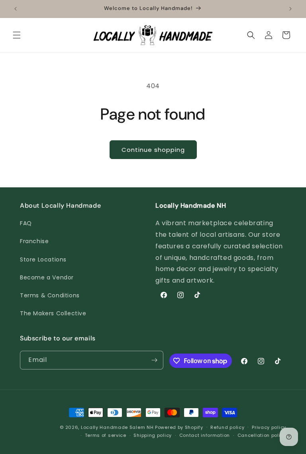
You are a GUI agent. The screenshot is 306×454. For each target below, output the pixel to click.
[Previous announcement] (15, 9)
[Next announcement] (290, 9)
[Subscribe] (154, 360)
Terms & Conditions (50, 295)
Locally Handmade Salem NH (117, 427)
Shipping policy (152, 435)
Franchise (34, 241)
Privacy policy (269, 427)
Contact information (204, 435)
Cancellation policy (261, 435)
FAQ (26, 223)
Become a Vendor (47, 277)
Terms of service (105, 435)
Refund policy (227, 427)
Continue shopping (153, 149)
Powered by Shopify (179, 427)
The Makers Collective (53, 313)
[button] (17, 35)
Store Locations (43, 259)
